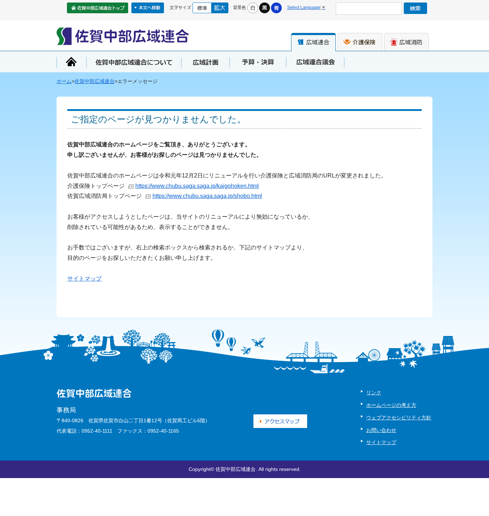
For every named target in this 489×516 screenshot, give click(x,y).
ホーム (64, 81)
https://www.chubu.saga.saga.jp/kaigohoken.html (197, 186)
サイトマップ (84, 279)
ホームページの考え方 (391, 405)
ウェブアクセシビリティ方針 (398, 417)
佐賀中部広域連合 (94, 81)
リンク (373, 392)
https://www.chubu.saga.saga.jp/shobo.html (207, 196)
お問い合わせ (381, 430)
